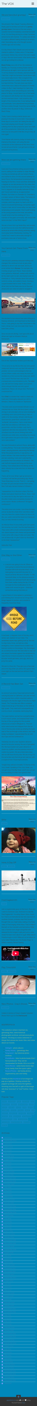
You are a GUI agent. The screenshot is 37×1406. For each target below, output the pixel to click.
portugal (26, 1101)
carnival (11, 866)
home (24, 1107)
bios (15, 1119)
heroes (27, 1110)
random (5, 1113)
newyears (17, 1116)
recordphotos (7, 1119)
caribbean (5, 1110)
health (30, 1107)
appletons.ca (11, 1400)
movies (4, 1125)
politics (18, 1107)
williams (27, 1122)
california (5, 18)
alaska (4, 1107)
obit (33, 1110)
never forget (22, 1104)
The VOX (8, 4)
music (4, 903)
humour (20, 1110)
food (32, 1101)
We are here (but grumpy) (14, 15)
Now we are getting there (14, 160)
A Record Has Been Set (12, 684)
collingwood (22, 1119)
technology (26, 1116)
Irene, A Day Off (9, 862)
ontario (4, 1116)
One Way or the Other (12, 555)
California (5, 1122)
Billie (4, 820)
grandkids (5, 1104)
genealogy (13, 1113)
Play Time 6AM (9, 967)
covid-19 (11, 1107)
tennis (31, 1104)
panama (13, 1110)
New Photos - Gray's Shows (14, 1004)
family (4, 823)
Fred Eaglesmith (9, 900)
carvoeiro (22, 1113)
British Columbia (16, 1122)
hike (10, 1116)
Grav (23, 1403)
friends (13, 1104)
